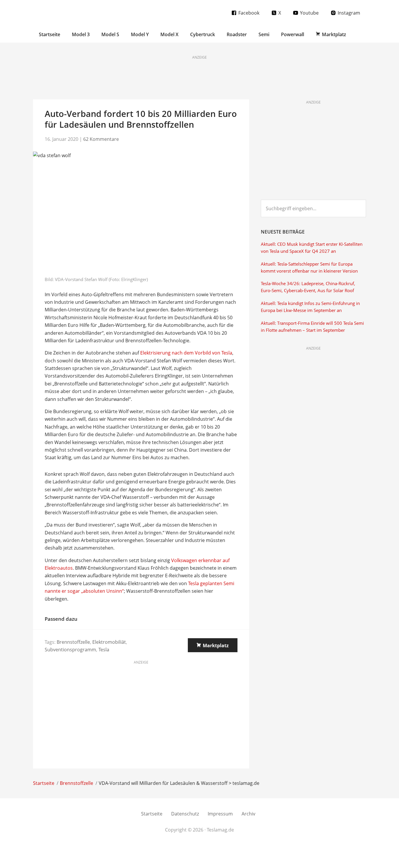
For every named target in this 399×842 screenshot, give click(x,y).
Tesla (103, 649)
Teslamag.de (67, 12)
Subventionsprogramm (70, 649)
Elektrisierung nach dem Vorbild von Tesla (186, 353)
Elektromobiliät (109, 642)
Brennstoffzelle (73, 642)
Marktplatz (216, 645)
